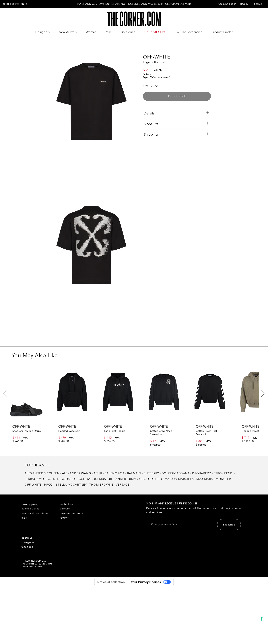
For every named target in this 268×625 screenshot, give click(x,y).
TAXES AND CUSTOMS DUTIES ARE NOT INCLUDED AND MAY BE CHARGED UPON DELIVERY (134, 4)
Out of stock (177, 96)
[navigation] (15, 4)
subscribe (229, 524)
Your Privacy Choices (146, 582)
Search (258, 4)
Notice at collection (111, 582)
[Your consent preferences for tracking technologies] (261, 618)
